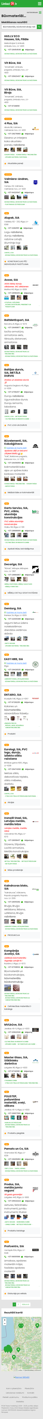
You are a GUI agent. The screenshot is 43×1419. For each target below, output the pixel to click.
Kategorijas (32, 12)
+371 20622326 (13, 1032)
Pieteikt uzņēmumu (11, 1397)
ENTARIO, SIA (12, 695)
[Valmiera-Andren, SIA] (6, 197)
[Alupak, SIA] (6, 247)
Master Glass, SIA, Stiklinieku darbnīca (16, 1061)
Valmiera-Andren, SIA (16, 180)
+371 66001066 (12, 1256)
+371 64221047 (12, 192)
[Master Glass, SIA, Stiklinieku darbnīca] (6, 1075)
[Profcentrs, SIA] (6, 1276)
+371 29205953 (13, 1159)
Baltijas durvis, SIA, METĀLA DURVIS (14, 373)
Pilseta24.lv (29, 1388)
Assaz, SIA (11, 280)
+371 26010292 (12, 902)
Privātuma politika (29, 1397)
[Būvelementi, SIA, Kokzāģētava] (6, 479)
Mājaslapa (28, 49)
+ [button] (4, 1319)
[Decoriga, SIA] (6, 579)
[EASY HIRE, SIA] (6, 674)
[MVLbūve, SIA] (6, 1036)
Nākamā (25, 1304)
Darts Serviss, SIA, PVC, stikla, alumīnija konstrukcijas (16, 512)
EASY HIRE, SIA (13, 659)
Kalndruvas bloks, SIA (16, 887)
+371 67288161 (13, 106)
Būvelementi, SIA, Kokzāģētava (15, 442)
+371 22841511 (12, 228)
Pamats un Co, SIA (16, 1149)
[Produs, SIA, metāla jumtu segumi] (6, 1217)
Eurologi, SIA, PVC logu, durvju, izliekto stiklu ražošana (15, 754)
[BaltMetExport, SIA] (6, 347)
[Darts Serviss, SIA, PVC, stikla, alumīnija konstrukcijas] (6, 535)
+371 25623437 (13, 76)
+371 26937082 (13, 1113)
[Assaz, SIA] (6, 297)
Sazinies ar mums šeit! (16, 448)
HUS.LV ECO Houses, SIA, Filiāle (16, 37)
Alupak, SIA (11, 218)
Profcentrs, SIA (14, 1246)
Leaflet (20, 1370)
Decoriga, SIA (13, 564)
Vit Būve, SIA (12, 63)
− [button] (4, 1323)
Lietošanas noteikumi (15, 1393)
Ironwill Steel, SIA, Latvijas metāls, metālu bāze (15, 821)
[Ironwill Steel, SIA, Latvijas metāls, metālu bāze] (6, 856)
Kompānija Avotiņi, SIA (12, 952)
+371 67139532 (12, 967)
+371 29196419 (12, 293)
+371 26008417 (12, 840)
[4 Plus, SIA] (6, 150)
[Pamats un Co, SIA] (6, 1163)
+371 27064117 (12, 392)
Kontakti (30, 1393)
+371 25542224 (13, 1201)
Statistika (20, 1401)
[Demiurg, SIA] (6, 638)
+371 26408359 (13, 463)
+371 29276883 (13, 134)
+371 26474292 (13, 769)
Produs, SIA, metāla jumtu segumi (13, 1187)
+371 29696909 (13, 531)
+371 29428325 (13, 669)
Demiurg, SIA (12, 608)
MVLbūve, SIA (13, 1025)
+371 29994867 (13, 575)
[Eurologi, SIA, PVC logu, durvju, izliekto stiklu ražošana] (6, 789)
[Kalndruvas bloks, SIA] (6, 921)
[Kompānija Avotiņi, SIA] (7, 988)
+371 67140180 (12, 1071)
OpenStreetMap (29, 1370)
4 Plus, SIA (11, 123)
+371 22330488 (13, 619)
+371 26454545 (13, 49)
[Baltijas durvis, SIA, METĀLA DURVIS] (6, 411)
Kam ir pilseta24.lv (14, 1388)
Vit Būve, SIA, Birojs (13, 91)
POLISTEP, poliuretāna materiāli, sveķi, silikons (15, 1101)
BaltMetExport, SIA (16, 320)
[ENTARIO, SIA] (6, 718)
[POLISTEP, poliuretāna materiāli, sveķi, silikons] (6, 1118)
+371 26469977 (13, 327)
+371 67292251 (12, 702)
